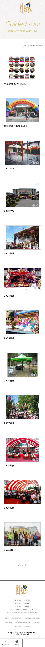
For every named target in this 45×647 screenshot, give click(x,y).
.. (37, 633)
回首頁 (17, 644)
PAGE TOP (5, 644)
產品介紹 (8, 622)
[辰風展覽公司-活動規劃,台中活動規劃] (22, 8)
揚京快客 (20, 633)
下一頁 (24, 565)
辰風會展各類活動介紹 (22, 622)
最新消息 (18, 626)
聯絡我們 (27, 626)
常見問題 (36, 622)
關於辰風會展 (17, 618)
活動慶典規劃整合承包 (32, 618)
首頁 (25, 46)
